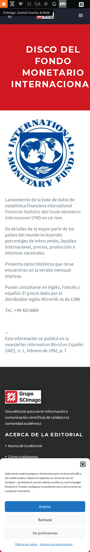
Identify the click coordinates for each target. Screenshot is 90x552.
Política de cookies (26, 544)
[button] (82, 464)
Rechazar (45, 520)
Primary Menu (80, 15)
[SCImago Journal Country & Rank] (4, 4)
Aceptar (45, 506)
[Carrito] (9, 16)
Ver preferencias (45, 533)
